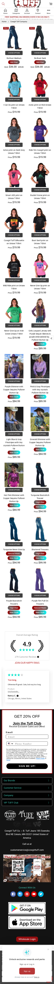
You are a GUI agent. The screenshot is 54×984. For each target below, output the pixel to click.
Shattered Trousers (40, 549)
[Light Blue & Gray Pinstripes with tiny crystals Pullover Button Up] (14, 419)
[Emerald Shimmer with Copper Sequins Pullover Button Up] (40, 419)
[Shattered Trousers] (40, 529)
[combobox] (10, 744)
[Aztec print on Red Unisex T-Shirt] (40, 84)
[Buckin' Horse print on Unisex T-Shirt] (40, 175)
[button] (14, 62)
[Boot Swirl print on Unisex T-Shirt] (40, 220)
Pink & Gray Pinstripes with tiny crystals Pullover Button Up (40, 389)
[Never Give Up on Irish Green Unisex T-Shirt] (14, 310)
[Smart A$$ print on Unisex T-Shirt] (14, 175)
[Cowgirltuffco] (20, 894)
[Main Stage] (27, 824)
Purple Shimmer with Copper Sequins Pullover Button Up (14, 389)
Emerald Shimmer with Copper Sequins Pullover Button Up (40, 442)
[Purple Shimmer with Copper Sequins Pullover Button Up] (14, 366)
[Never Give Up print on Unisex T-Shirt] (40, 265)
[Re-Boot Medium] (14, 38)
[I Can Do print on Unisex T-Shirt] (14, 84)
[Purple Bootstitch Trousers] (14, 580)
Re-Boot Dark (40, 58)
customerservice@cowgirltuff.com (27, 850)
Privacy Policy (40, 758)
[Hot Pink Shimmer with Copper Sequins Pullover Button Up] (14, 475)
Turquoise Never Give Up (14, 549)
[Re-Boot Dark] (40, 38)
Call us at (27, 844)
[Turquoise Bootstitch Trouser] (40, 475)
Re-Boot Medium (14, 58)
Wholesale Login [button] (27, 939)
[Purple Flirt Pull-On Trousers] (40, 580)
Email (9, 732)
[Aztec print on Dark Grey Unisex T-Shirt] (14, 129)
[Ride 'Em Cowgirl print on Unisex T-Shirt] (40, 129)
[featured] (34, 894)
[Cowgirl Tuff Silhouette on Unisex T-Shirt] (14, 220)
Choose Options (14, 53)
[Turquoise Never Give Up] (14, 529)
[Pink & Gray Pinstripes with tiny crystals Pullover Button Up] (40, 366)
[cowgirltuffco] (41, 894)
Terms (8, 760)
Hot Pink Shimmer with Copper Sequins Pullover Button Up (14, 498)
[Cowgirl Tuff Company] (13, 894)
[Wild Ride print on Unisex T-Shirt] (14, 265)
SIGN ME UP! (27, 766)
